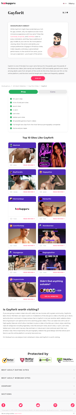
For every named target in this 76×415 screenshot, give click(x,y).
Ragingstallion (49, 252)
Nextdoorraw (48, 226)
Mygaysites (47, 172)
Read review (28, 165)
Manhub (16, 145)
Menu (72, 3)
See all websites (51, 296)
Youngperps (18, 252)
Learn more (18, 413)
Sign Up (38, 78)
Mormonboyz (18, 199)
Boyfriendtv (18, 172)
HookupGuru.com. (53, 410)
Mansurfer (47, 199)
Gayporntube (18, 279)
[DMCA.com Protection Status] (45, 361)
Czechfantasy (18, 226)
